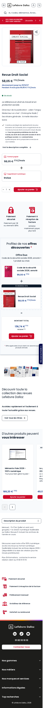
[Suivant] (12, 507)
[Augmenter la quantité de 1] (9, 189)
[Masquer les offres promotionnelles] (40, 20)
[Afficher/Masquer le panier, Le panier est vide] (39, 5)
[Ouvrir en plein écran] (21, 46)
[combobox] (21, 12)
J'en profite (29, 20)
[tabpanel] (21, 543)
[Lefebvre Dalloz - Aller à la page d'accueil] (18, 5)
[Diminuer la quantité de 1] (3, 189)
